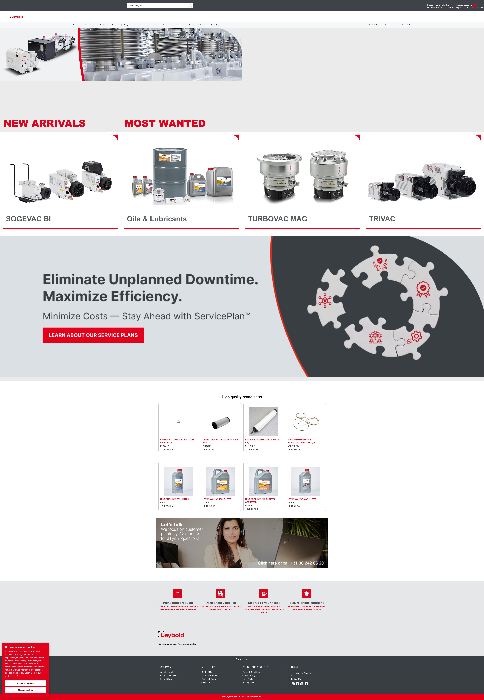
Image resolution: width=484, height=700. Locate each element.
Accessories (151, 25)
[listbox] (462, 7)
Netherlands (433, 7)
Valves (137, 25)
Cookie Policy (248, 675)
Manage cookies (25, 690)
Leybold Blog (166, 679)
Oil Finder (205, 682)
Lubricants (179, 25)
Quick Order (373, 25)
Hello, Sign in (446, 5)
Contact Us (406, 25)
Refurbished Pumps (197, 25)
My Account (446, 7)
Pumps (76, 25)
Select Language (462, 5)
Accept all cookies (25, 683)
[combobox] (157, 5)
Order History (390, 25)
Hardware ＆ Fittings (120, 25)
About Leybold (167, 672)
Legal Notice (248, 679)
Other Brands (216, 25)
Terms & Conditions (251, 672)
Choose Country (433, 5)
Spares (165, 25)
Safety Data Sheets (210, 675)
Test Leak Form (208, 679)
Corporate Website (169, 675)
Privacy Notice (249, 682)
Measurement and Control (95, 25)
